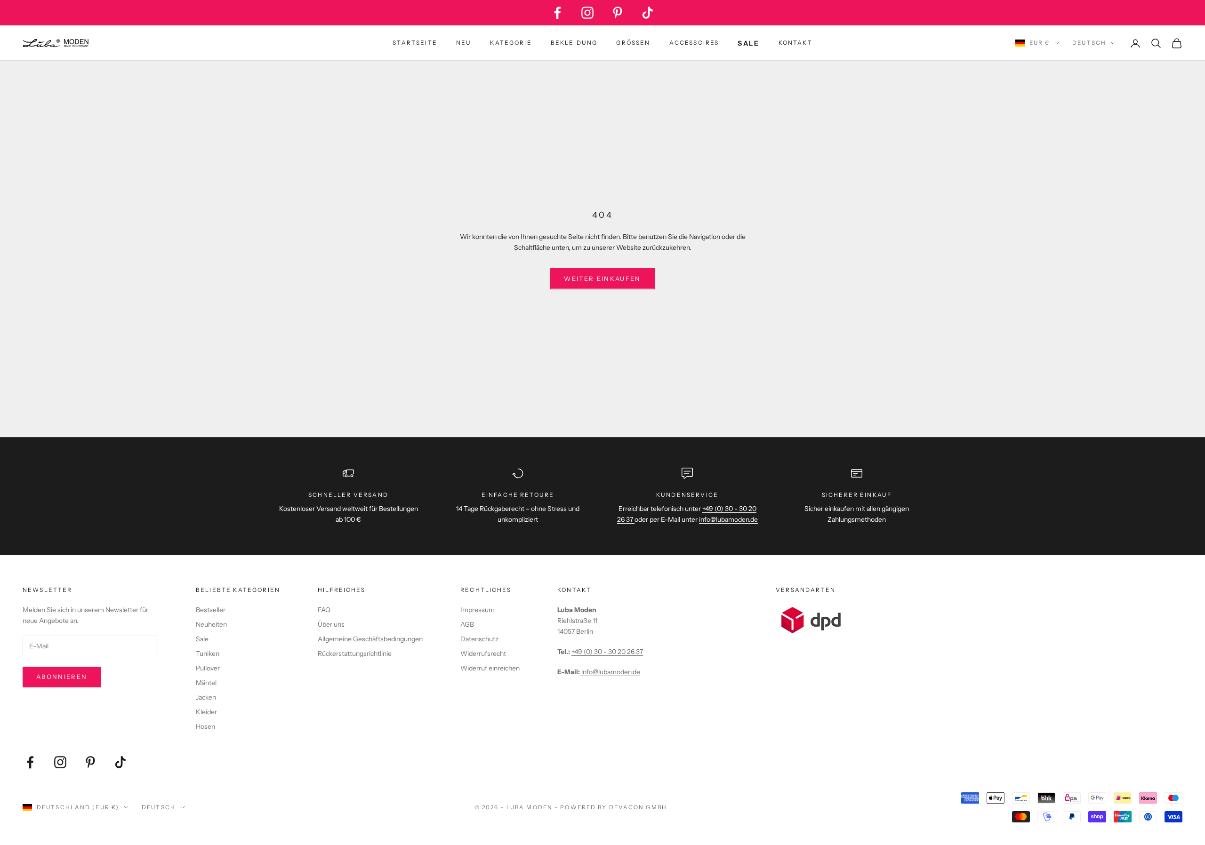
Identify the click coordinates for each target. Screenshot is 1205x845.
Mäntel (206, 682)
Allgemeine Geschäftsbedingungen (370, 639)
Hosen (205, 726)
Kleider (206, 712)
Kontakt (795, 42)
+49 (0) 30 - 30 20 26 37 (607, 651)
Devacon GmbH (638, 807)
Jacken (206, 697)
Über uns (331, 624)
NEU (463, 42)
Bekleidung (574, 42)
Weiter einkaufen (602, 278)
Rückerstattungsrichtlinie (355, 653)
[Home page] (55, 43)
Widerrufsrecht (483, 653)
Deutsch (1089, 43)
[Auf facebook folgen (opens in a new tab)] (557, 12)
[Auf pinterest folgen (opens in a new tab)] (617, 12)
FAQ (324, 610)
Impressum (477, 610)
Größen (633, 42)
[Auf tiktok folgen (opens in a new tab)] (647, 12)
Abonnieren (61, 676)
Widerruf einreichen (490, 668)
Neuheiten (211, 624)
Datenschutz (479, 639)
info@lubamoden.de (610, 672)
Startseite (415, 42)
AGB (467, 624)
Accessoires (694, 42)
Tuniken (207, 653)
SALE (748, 43)
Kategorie (510, 42)
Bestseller (210, 610)
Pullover (208, 668)
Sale (202, 639)
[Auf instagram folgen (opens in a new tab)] (587, 12)
